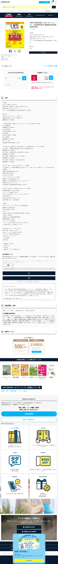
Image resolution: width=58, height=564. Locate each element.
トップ (2, 11)
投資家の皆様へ (45, 553)
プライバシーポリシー (12, 553)
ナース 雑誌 (18, 11)
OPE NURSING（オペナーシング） (29, 11)
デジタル (8, 84)
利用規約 (5, 553)
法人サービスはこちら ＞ (8, 423)
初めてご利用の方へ (29, 419)
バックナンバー (41, 11)
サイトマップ (52, 553)
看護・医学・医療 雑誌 (9, 11)
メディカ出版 (7, 56)
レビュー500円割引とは (49, 66)
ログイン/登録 (44, 2)
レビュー (50, 15)
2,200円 (19, 78)
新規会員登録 (29, 414)
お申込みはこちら (37, 351)
